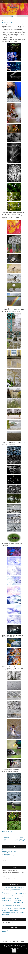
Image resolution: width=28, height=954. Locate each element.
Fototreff (10, 16)
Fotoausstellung (10, 893)
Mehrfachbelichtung (6, 902)
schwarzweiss (17, 905)
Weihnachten (22, 908)
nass (10, 831)
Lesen (21, 900)
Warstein (12, 908)
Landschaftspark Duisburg (15, 900)
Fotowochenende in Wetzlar (9, 851)
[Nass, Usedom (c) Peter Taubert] (14, 512)
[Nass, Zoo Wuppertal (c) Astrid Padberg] (14, 758)
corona (3, 889)
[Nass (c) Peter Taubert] (14, 473)
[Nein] (26, 948)
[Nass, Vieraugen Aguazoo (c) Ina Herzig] (14, 80)
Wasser (16, 908)
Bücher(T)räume (6, 854)
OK (14, 951)
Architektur (4, 887)
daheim (7, 889)
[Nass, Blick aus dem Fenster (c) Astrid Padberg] (14, 680)
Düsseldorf (18, 889)
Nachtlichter (18, 902)
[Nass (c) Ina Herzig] (14, 51)
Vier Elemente (20, 907)
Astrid (11, 22)
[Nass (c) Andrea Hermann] (14, 555)
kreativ (18, 898)
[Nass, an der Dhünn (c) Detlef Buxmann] (14, 646)
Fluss (13, 890)
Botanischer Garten (17, 887)
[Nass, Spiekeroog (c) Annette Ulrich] (14, 440)
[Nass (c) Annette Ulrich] (14, 330)
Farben (3, 890)
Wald (9, 908)
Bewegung (10, 887)
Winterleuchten (17, 910)
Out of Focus (8, 905)
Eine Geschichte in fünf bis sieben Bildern (12, 856)
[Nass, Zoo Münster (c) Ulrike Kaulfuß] (14, 262)
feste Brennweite (8, 890)
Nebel (4, 905)
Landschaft (5, 900)
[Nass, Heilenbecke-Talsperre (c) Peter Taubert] (14, 464)
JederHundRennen (12, 898)
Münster (11, 902)
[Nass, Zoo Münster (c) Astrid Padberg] (14, 738)
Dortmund (12, 889)
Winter (11, 910)
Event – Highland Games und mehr (10, 853)
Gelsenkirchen (17, 896)
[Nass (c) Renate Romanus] (14, 781)
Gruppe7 (14, 7)
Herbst (6, 898)
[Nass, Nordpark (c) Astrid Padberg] (14, 699)
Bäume (22, 887)
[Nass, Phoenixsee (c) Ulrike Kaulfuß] (14, 272)
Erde (23, 889)
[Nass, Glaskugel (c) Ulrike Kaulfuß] (14, 233)
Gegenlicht (10, 896)
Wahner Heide (4, 908)
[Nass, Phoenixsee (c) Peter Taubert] (14, 454)
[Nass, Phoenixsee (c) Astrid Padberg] (14, 709)
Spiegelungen (5, 907)
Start (4, 16)
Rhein (12, 905)
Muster (3, 849)
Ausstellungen (5, 930)
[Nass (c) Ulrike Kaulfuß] (14, 243)
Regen (12, 831)
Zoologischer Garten (14, 912)
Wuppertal (5, 912)
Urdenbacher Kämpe (13, 906)
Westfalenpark (5, 910)
